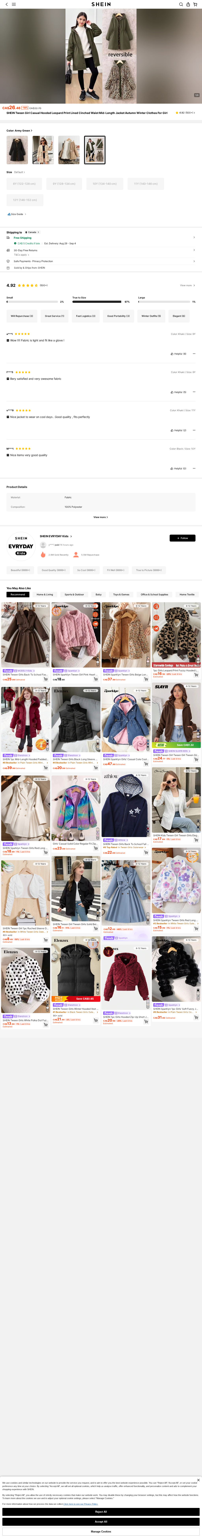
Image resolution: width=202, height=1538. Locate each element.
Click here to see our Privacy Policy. (81, 1504)
